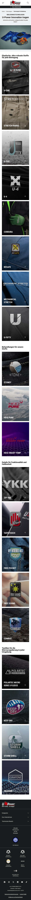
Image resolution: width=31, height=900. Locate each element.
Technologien (9, 11)
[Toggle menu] (3, 3)
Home (3, 11)
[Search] (28, 2)
